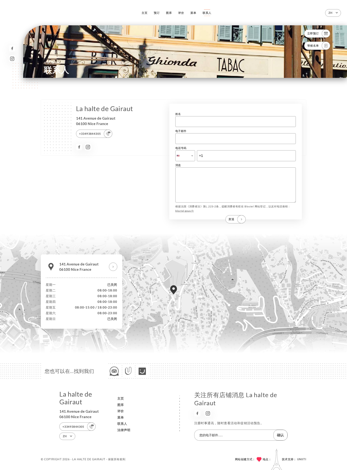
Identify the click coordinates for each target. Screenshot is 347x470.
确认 (280, 435)
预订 (157, 12)
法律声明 (123, 430)
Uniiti (301, 459)
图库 (169, 12)
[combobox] (185, 156)
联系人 (207, 12)
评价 (181, 12)
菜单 (193, 12)
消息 (178, 165)
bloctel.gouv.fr (184, 210)
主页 (144, 12)
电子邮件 (181, 130)
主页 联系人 (52, 62)
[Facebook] (12, 48)
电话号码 (181, 148)
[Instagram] (12, 59)
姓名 (178, 113)
